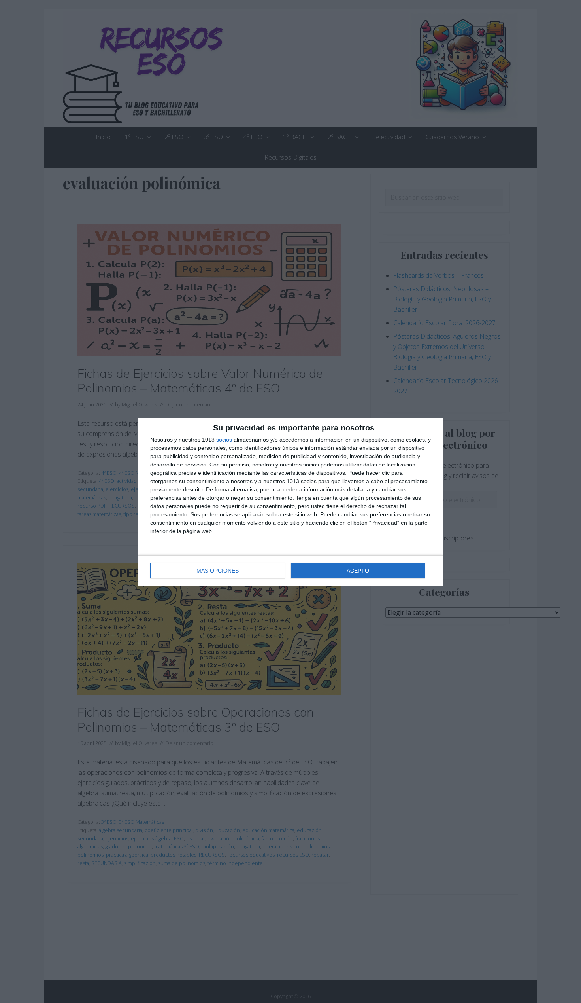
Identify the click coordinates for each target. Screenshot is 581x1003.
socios (224, 439)
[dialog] (290, 502)
